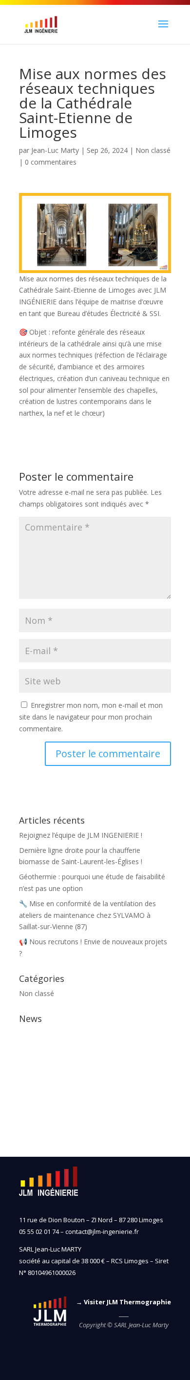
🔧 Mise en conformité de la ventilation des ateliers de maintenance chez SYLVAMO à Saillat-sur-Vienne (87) (87, 915)
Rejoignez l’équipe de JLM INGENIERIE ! (80, 835)
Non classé (153, 150)
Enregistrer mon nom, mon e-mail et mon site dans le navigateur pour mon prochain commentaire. (91, 717)
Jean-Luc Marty (55, 150)
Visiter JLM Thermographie (127, 1301)
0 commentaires (50, 162)
